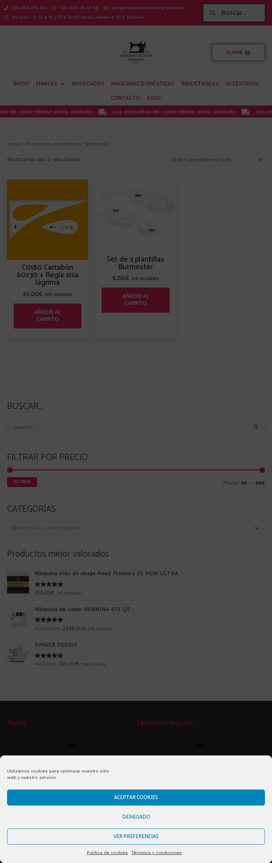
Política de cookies (107, 852)
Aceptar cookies (136, 797)
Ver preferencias (136, 836)
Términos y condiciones (156, 852)
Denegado (136, 817)
